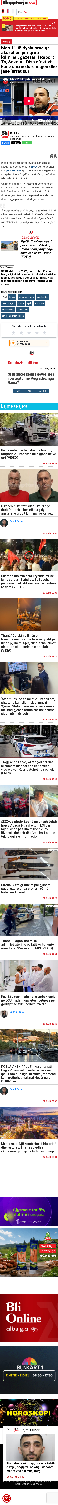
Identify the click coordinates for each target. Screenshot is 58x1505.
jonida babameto (26, 297)
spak (29, 303)
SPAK (33, 166)
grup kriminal (13, 170)
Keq (29, 391)
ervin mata (39, 303)
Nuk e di (42, 391)
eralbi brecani (8, 310)
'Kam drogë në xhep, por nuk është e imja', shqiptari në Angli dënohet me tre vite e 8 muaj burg (30, 1467)
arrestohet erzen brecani (13, 316)
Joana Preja (17, 1012)
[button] (6, 1498)
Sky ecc (12, 297)
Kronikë (6, 42)
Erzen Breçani (8, 303)
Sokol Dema (17, 521)
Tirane (21, 303)
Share (6, 143)
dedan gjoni (22, 310)
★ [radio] (13, 333)
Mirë (19, 391)
